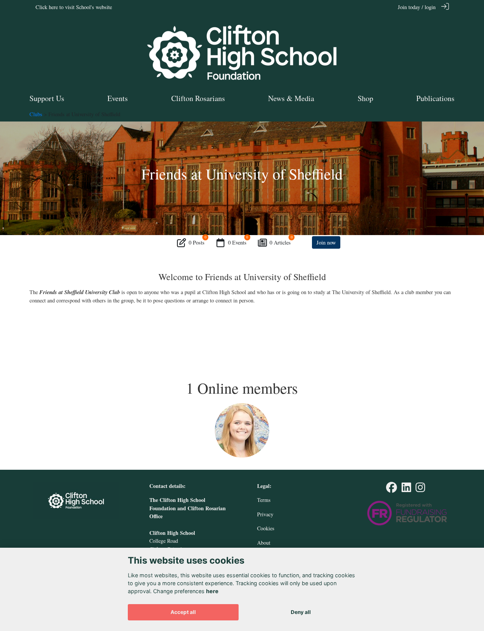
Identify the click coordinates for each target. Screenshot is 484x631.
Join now (326, 242)
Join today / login (417, 7)
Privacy (265, 514)
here (212, 591)
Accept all (183, 612)
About (263, 542)
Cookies (265, 528)
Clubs (35, 114)
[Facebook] (391, 489)
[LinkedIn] (406, 489)
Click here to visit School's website (74, 7)
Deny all (301, 612)
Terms (263, 499)
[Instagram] (420, 489)
